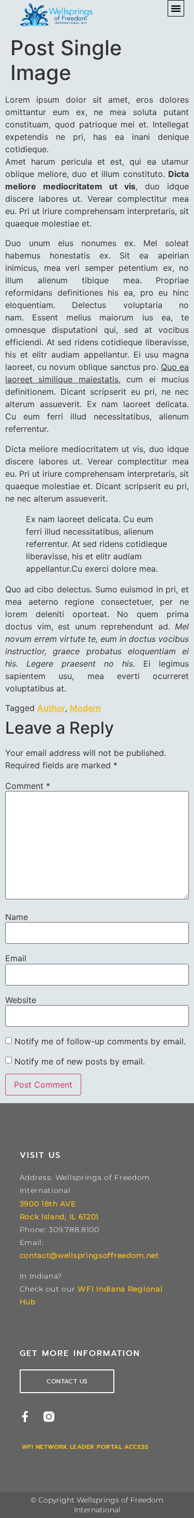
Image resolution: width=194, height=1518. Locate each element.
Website (20, 1000)
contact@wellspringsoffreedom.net (89, 1255)
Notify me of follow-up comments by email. (100, 1041)
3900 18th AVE (48, 1203)
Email (15, 958)
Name (16, 917)
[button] (176, 8)
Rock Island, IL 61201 (59, 1216)
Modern (85, 708)
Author (51, 708)
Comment (27, 786)
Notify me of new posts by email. (79, 1061)
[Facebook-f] (25, 1416)
